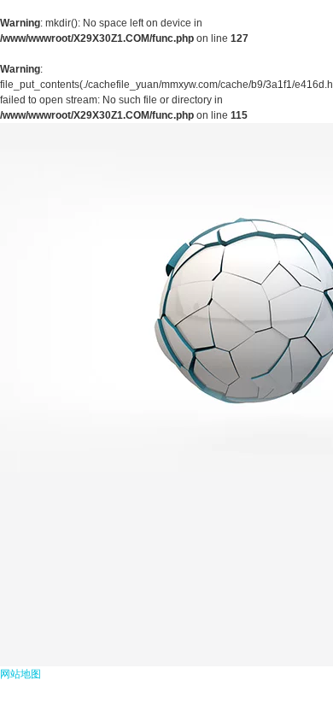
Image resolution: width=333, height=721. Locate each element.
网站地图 (20, 674)
